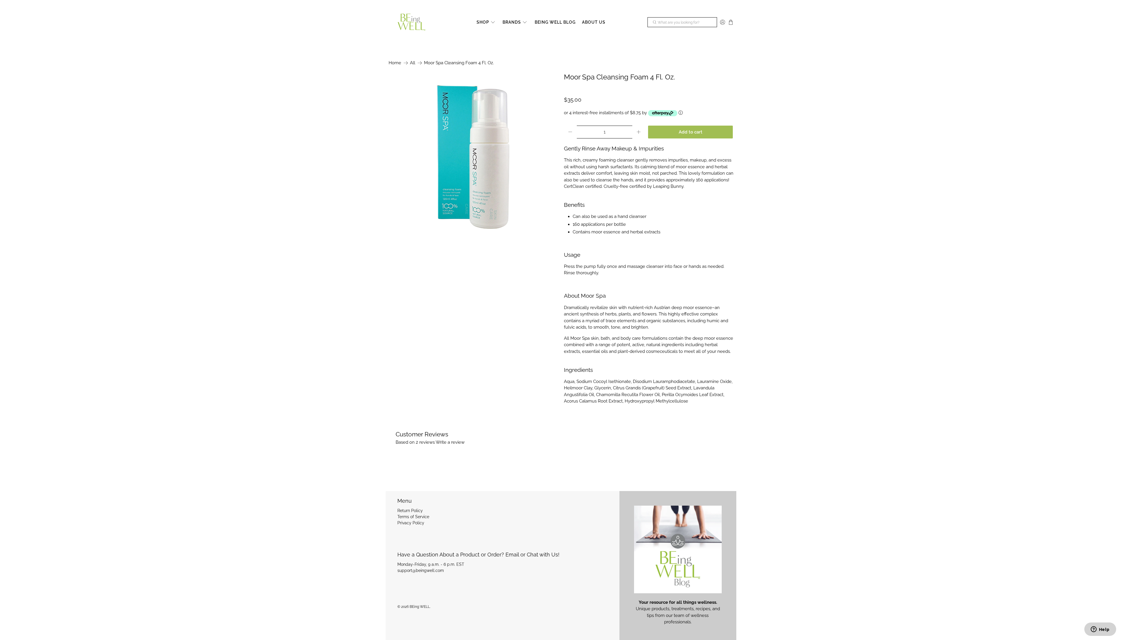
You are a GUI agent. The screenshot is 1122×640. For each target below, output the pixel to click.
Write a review (450, 442)
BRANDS (512, 22)
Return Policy (410, 510)
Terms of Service (413, 516)
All (412, 63)
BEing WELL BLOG (555, 22)
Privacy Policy (410, 523)
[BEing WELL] (411, 22)
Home (395, 63)
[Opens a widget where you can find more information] (1100, 629)
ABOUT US (593, 22)
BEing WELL (420, 607)
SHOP (483, 22)
